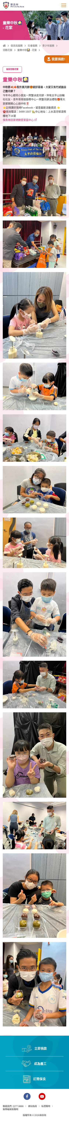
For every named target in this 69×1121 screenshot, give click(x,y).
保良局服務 (17, 45)
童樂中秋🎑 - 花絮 (27, 50)
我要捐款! (58, 59)
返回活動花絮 (12, 69)
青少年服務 (48, 45)
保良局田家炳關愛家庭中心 (18, 119)
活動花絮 (7, 50)
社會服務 (32, 45)
